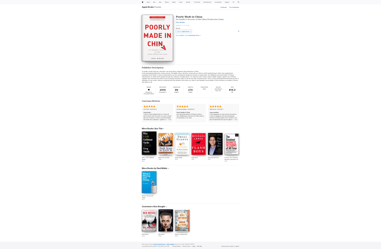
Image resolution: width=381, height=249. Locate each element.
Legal (193, 246)
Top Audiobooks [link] (234, 7)
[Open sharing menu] (238, 31)
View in (183, 31)
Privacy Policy (176, 246)
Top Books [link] (223, 7)
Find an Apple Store (159, 244)
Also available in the (187, 35)
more (169, 119)
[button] (233, 2)
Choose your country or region (230, 246)
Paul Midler (180, 22)
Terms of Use (186, 246)
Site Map (199, 246)
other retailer (170, 244)
